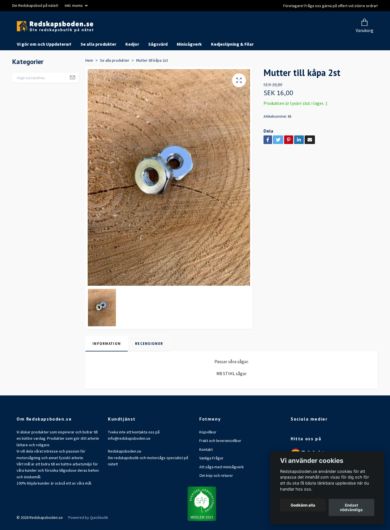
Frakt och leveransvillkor (220, 462)
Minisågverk (189, 66)
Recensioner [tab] (149, 365)
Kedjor (132, 66)
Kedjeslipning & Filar (232, 66)
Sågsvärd (158, 66)
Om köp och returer (216, 497)
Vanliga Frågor (211, 479)
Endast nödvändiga (351, 507)
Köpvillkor (207, 453)
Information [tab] (107, 365)
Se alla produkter (98, 66)
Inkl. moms (74, 5)
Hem (89, 81)
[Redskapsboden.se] (114, 37)
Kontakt (206, 470)
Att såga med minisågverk (221, 488)
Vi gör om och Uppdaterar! (44, 66)
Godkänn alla (303, 505)
